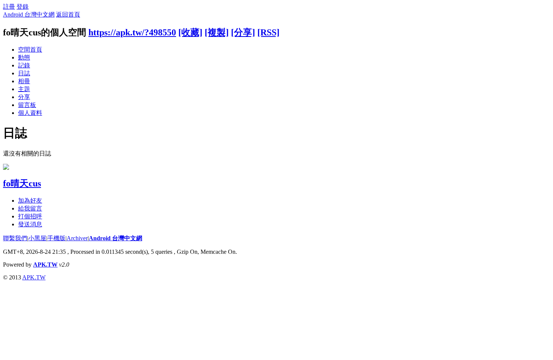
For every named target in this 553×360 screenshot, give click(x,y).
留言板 (27, 105)
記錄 (24, 65)
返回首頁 (68, 14)
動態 (24, 57)
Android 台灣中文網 (29, 14)
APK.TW (45, 264)
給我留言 (30, 208)
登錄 (23, 6)
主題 (24, 89)
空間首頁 (30, 49)
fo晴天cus (22, 183)
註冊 (9, 6)
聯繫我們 (15, 238)
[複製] (217, 32)
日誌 (24, 73)
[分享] (243, 32)
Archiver (77, 238)
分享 (24, 97)
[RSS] (268, 32)
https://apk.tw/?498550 (132, 32)
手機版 (56, 238)
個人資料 (30, 113)
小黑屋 (37, 238)
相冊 (24, 81)
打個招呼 (30, 216)
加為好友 (30, 200)
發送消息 (30, 224)
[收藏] (190, 32)
